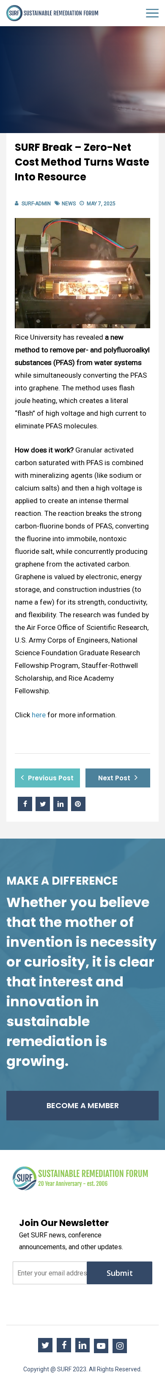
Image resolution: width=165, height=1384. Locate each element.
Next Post (114, 778)
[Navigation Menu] (152, 13)
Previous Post (51, 778)
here (39, 715)
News (69, 204)
